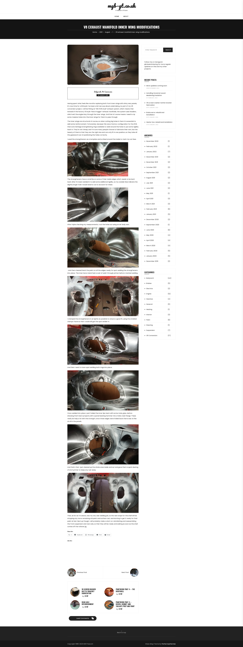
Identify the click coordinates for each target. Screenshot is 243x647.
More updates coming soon (156, 86)
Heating (149, 309)
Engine (148, 294)
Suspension (150, 330)
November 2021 (152, 162)
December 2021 (152, 157)
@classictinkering (151, 64)
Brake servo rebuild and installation (155, 113)
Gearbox (149, 299)
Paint (148, 320)
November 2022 (152, 141)
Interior (149, 315)
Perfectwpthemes (169, 644)
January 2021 (151, 214)
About (126, 16)
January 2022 (151, 152)
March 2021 (150, 204)
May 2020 (149, 235)
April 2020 (150, 240)
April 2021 (149, 199)
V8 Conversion (107, 92)
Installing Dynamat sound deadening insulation (156, 94)
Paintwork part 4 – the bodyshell (125, 590)
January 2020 (151, 256)
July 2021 (149, 183)
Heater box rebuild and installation (159, 122)
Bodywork (97, 92)
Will (86, 596)
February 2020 (151, 251)
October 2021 (151, 167)
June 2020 (150, 230)
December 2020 (152, 219)
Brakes (148, 283)
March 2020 (150, 245)
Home (117, 16)
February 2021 (151, 209)
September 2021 (152, 172)
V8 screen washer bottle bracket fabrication (89, 591)
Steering (149, 325)
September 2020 (152, 225)
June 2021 (149, 188)
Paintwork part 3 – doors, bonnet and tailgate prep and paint (125, 604)
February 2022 (151, 146)
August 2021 (150, 178)
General (149, 304)
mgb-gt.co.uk (121, 5)
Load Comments (82, 618)
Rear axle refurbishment (88, 603)
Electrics (149, 288)
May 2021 (149, 193)
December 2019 (152, 261)
